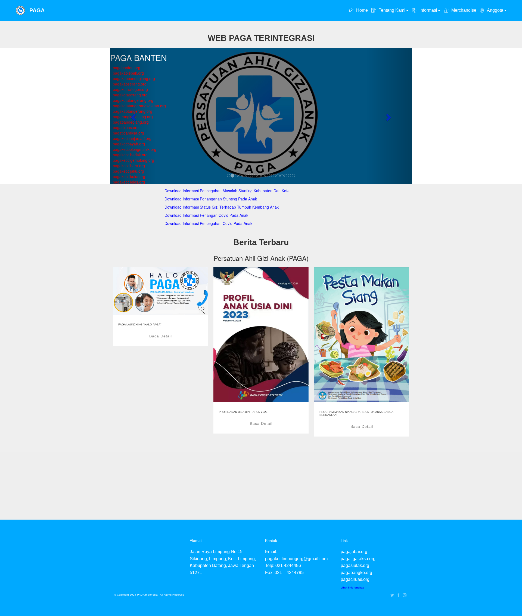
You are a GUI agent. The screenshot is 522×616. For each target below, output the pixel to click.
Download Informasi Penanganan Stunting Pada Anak (210, 199)
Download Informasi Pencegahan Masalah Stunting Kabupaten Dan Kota (227, 190)
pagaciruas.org (355, 579)
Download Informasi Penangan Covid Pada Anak (206, 215)
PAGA (37, 10)
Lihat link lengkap (352, 587)
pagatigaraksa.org (358, 558)
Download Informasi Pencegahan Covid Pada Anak (208, 223)
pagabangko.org (356, 572)
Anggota (494, 10)
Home (361, 10)
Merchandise (463, 10)
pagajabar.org (354, 551)
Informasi (427, 10)
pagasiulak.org (355, 565)
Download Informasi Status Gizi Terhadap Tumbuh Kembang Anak (221, 207)
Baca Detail (160, 336)
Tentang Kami (391, 10)
